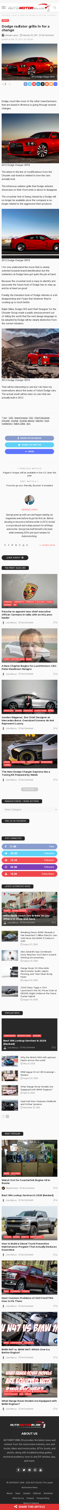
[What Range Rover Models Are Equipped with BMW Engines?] (10, 1090)
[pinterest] (29, 860)
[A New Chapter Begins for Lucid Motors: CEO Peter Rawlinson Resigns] (29, 645)
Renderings (46, 762)
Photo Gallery (10, 1394)
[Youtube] (29, 874)
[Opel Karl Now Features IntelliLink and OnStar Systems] (10, 1105)
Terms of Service (31, 1503)
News (49, 602)
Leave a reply (14, 558)
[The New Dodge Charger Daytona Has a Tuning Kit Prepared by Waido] (29, 751)
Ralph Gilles (19, 423)
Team (17, 1493)
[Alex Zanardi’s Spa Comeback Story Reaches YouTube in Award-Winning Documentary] (10, 955)
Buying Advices (19, 910)
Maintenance (37, 1237)
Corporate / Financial (24, 602)
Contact (30, 1498)
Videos (28, 1394)
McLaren (41, 602)
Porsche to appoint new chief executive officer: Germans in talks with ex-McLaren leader (27, 614)
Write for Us (18, 1498)
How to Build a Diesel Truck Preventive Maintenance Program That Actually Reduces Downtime (29, 1246)
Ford (6, 1291)
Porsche (8, 602)
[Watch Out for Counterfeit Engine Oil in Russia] (29, 1158)
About (9, 1493)
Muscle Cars (33, 762)
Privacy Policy (43, 1498)
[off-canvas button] (4, 7)
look (47, 420)
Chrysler (6, 420)
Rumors (7, 605)
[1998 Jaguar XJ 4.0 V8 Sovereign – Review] (10, 1075)
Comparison (9, 1036)
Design (18, 710)
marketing (7, 423)
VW (15, 605)
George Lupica (11, 35)
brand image (21, 417)
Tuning (7, 765)
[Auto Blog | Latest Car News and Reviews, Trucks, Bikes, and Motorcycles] (28, 1424)
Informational (24, 1036)
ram (28, 423)
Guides (7, 910)
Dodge (5, 20)
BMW (6, 1343)
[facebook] (29, 846)
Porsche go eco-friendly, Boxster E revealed (29, 485)
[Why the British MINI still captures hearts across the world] (10, 1061)
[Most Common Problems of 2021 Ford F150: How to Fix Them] (29, 1277)
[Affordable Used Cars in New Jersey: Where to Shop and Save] (29, 909)
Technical (15, 1291)
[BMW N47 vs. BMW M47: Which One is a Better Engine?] (29, 1329)
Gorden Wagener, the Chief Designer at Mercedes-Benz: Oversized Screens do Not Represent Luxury (28, 720)
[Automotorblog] (29, 7)
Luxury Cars (40, 710)
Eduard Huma (12, 1188)
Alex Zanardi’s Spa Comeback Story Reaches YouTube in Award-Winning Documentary (38, 954)
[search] (54, 7)
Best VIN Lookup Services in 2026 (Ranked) (28, 1195)
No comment (48, 35)
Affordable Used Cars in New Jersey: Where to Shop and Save (26, 917)
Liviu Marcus (11, 622)
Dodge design (27, 420)
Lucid (6, 659)
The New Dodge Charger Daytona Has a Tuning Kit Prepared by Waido (26, 773)
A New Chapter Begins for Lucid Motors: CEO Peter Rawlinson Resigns (29, 667)
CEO (31, 417)
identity (39, 420)
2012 (11, 417)
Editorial (37, 1493)
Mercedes (8, 710)
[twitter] (29, 853)
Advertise (48, 1493)
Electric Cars (17, 659)
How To (25, 1237)
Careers (26, 1493)
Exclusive (28, 710)
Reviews (36, 1036)
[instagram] (29, 867)
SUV (21, 1394)
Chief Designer (42, 417)
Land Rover (9, 1391)
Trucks (7, 1237)
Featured (15, 1173)
